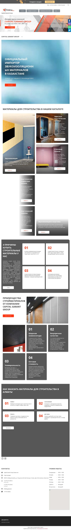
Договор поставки (6, 522)
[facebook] (2, 458)
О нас (8, 287)
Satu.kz (41, 527)
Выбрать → (10, 170)
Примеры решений (45, 10)
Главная (22, 10)
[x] (5, 458)
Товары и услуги (32, 10)
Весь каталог (8, 315)
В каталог (10, 85)
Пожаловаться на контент (42, 528)
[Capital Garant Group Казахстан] (8, 10)
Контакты (8, 428)
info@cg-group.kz (8, 489)
